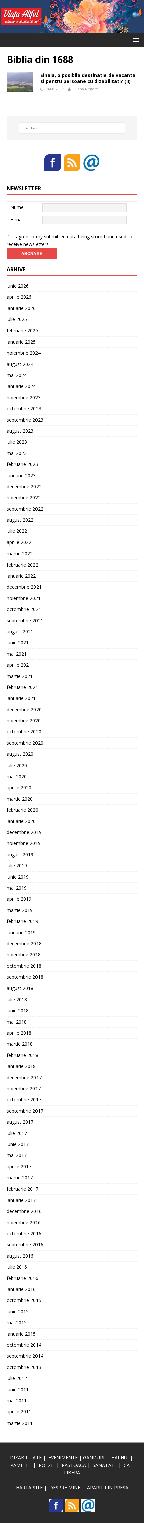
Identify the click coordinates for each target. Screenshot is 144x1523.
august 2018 (20, 988)
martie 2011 (20, 1423)
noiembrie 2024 (24, 353)
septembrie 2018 (25, 977)
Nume (17, 207)
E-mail (17, 219)
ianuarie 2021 (21, 698)
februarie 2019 (22, 921)
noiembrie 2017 (24, 1088)
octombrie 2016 (24, 1233)
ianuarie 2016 (21, 1289)
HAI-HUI (120, 1457)
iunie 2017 (18, 1144)
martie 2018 (20, 1044)
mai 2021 (17, 654)
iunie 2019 (18, 877)
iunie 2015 (18, 1311)
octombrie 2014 (24, 1345)
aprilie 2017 (19, 1166)
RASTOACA (74, 1465)
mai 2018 (17, 1022)
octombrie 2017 (24, 1099)
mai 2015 (17, 1322)
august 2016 (20, 1256)
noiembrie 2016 (24, 1222)
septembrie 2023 (25, 420)
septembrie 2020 (25, 743)
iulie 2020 (17, 765)
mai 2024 (17, 375)
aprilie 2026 (19, 297)
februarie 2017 (22, 1189)
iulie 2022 (17, 531)
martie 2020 (20, 799)
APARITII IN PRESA (107, 1487)
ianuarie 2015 (21, 1334)
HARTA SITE (29, 1487)
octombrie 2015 (24, 1300)
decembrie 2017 (24, 1077)
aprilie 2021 (19, 665)
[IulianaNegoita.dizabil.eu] (72, 29)
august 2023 (20, 431)
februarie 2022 (22, 565)
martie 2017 (20, 1177)
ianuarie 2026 (21, 308)
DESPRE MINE (64, 1487)
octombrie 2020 (24, 731)
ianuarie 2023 (21, 475)
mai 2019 (17, 888)
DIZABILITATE (26, 1457)
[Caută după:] (72, 128)
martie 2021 (20, 676)
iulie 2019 (17, 865)
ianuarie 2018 (21, 1066)
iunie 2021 (18, 642)
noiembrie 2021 (24, 598)
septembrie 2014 (25, 1356)
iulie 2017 (17, 1133)
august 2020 (20, 754)
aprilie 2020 (19, 787)
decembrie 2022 (24, 486)
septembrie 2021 (25, 620)
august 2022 (20, 520)
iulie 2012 (17, 1378)
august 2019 (20, 854)
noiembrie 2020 (24, 720)
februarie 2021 (22, 687)
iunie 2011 (18, 1389)
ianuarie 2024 (21, 386)
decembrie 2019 (24, 832)
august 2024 (20, 364)
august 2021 (20, 631)
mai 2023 (17, 453)
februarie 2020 (22, 810)
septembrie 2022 (25, 509)
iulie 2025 (17, 319)
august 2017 (20, 1122)
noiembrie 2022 (24, 497)
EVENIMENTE (63, 1457)
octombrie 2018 (24, 966)
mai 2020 (17, 776)
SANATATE (105, 1465)
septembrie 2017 (25, 1111)
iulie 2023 (17, 442)
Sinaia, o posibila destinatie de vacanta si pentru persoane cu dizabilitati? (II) (87, 78)
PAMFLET (21, 1465)
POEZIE (47, 1465)
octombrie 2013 (24, 1367)
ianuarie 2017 (21, 1200)
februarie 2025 (22, 330)
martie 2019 (20, 910)
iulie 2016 (17, 1267)
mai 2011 (17, 1400)
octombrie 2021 (24, 609)
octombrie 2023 (24, 408)
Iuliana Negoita (85, 88)
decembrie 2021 (24, 587)
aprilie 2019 (19, 899)
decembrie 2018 (24, 943)
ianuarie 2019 (21, 932)
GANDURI (93, 1457)
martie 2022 (20, 553)
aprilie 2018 (19, 1033)
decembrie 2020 (24, 709)
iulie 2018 (17, 999)
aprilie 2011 (19, 1411)
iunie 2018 (18, 1010)
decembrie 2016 (24, 1211)
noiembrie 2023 (24, 397)
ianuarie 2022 (21, 576)
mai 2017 (17, 1155)
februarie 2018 (22, 1055)
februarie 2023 (22, 464)
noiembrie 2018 (24, 954)
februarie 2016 (22, 1278)
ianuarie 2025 (21, 342)
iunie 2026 (18, 286)
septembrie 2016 (25, 1244)
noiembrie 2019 (24, 843)
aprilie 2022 (19, 542)
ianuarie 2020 (21, 821)
